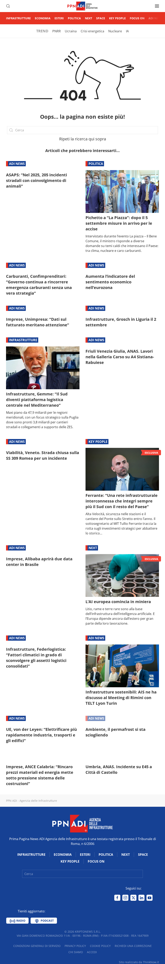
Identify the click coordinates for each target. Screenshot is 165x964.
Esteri (59, 18)
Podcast (47, 920)
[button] (8, 6)
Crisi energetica (92, 31)
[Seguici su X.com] (133, 898)
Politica (74, 18)
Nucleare (115, 31)
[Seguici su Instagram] (125, 898)
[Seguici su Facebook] (117, 898)
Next (88, 18)
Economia (43, 18)
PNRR (56, 31)
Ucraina (71, 31)
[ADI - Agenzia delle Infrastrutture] (82, 823)
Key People (117, 18)
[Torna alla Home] (82, 6)
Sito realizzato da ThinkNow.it (139, 962)
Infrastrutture (18, 18)
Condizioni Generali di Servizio (37, 946)
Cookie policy (100, 946)
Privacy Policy (75, 946)
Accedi (92, 952)
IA (127, 31)
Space (100, 18)
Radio (20, 920)
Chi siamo (75, 952)
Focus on (137, 18)
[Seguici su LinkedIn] (141, 898)
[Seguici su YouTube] (149, 898)
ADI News (155, 18)
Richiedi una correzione (133, 946)
